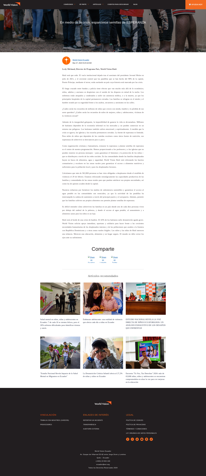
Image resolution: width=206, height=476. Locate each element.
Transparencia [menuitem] (89, 424)
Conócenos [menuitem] (68, 4)
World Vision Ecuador (81, 60)
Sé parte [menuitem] (82, 4)
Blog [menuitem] (135, 4)
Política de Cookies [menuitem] (134, 420)
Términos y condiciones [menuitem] (136, 429)
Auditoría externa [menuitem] (91, 429)
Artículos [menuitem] (97, 4)
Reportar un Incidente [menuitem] (93, 420)
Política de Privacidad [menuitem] (136, 424)
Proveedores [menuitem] (46, 424)
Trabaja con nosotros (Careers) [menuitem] (54, 420)
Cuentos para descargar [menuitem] (118, 4)
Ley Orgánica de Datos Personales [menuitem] (141, 433)
